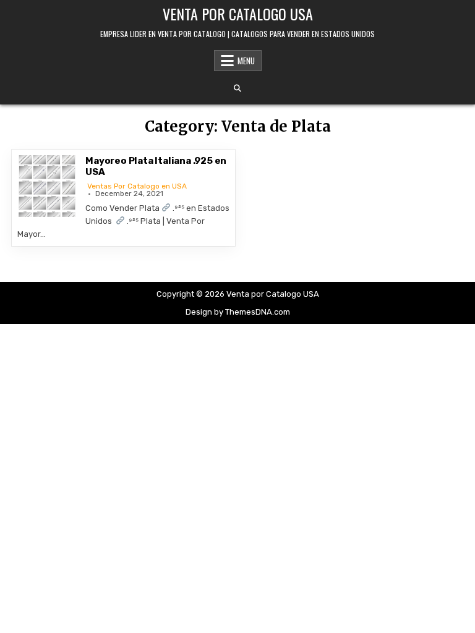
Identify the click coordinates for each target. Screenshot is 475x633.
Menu (246, 60)
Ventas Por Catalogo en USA (137, 186)
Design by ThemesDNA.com (238, 311)
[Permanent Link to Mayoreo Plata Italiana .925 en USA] (48, 186)
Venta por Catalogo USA (238, 13)
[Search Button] (237, 88)
